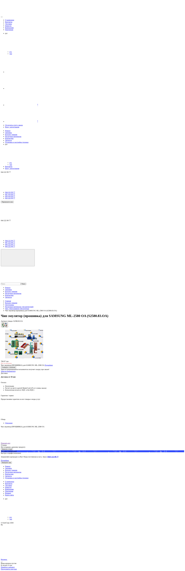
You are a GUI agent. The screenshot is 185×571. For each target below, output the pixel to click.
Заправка (8, 289)
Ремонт (7, 288)
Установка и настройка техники (16, 478)
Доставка (8, 24)
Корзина (4, 559)
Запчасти (8, 297)
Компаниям (9, 28)
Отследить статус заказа (14, 125)
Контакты (8, 22)
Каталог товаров (11, 291)
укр (10, 54)
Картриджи (9, 295)
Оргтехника (9, 305)
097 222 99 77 (10, 194)
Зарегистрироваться (8, 371)
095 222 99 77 (10, 196)
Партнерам (9, 30)
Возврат (8, 493)
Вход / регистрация (12, 127)
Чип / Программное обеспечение (17, 309)
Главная (8, 301)
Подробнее (5, 460)
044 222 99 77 (10, 192)
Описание (9, 423)
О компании (9, 20)
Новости (8, 26)
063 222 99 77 (10, 198)
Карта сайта (9, 495)
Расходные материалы (13, 293)
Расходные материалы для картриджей (19, 307)
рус (10, 52)
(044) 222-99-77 (52, 457)
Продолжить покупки (9, 569)
